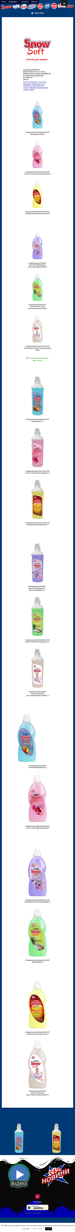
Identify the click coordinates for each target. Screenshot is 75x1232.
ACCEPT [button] (48, 1229)
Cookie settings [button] (37, 1229)
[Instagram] (37, 1196)
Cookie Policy (45, 1213)
